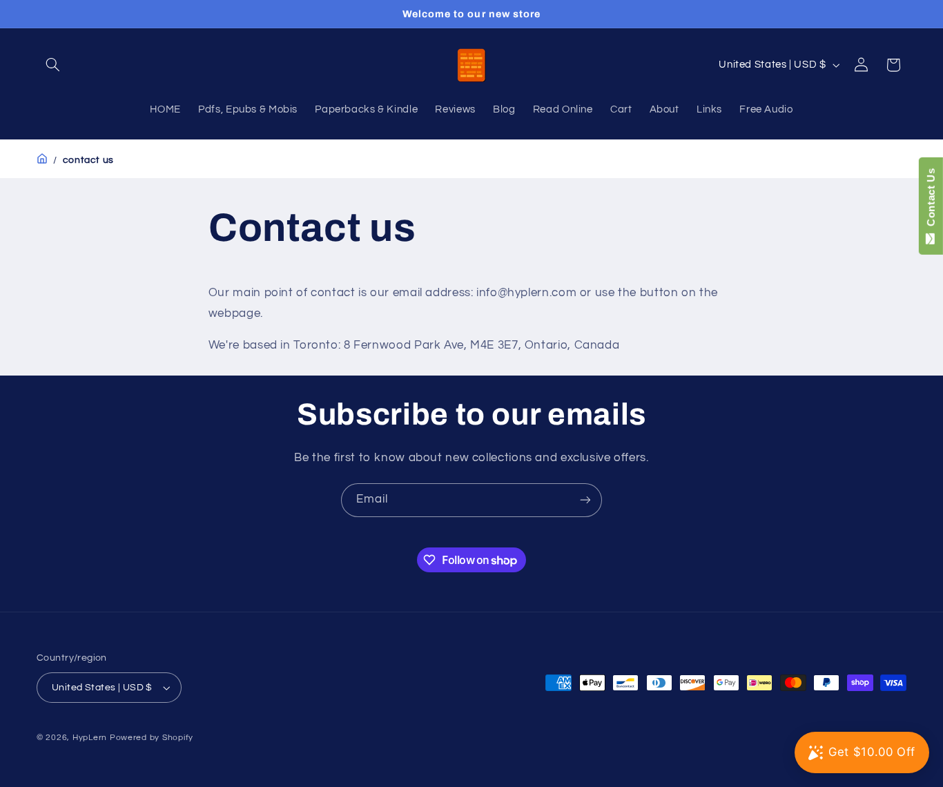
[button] (52, 65)
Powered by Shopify (151, 737)
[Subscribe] (585, 500)
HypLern (89, 737)
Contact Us (931, 200)
